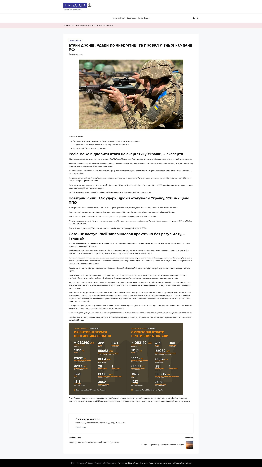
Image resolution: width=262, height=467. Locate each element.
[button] (80, 427)
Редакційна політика (183, 463)
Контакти (144, 463)
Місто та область (75, 40)
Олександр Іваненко (87, 419)
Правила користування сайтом (161, 463)
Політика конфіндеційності (128, 463)
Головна (66, 25)
